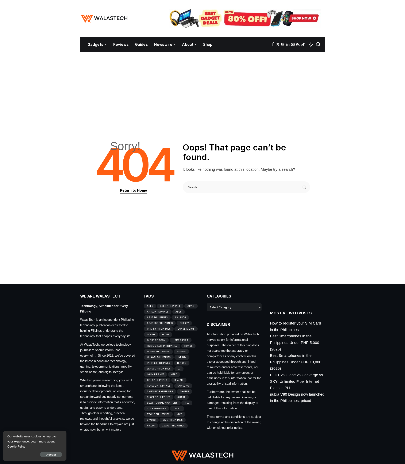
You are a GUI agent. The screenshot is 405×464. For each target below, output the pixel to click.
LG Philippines (155, 374)
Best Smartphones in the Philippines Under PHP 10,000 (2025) (295, 362)
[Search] (318, 44)
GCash (151, 334)
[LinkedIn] (288, 44)
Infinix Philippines (158, 363)
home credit (181, 340)
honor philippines (158, 351)
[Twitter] (278, 44)
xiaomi (151, 425)
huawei (181, 351)
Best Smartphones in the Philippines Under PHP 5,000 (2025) (294, 342)
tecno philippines (158, 414)
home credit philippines (162, 346)
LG (179, 368)
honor (188, 346)
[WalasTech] (104, 18)
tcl (187, 403)
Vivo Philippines (172, 420)
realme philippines (158, 385)
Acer (150, 306)
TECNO (177, 408)
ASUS (179, 311)
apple (191, 306)
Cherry (184, 323)
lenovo (181, 363)
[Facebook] (273, 44)
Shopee (184, 391)
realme (178, 380)
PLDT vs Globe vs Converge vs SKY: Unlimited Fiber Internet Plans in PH (296, 381)
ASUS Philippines (157, 317)
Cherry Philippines (158, 328)
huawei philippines (158, 357)
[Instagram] (283, 44)
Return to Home (133, 190)
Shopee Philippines (158, 397)
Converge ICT (186, 328)
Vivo (179, 414)
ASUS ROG (180, 317)
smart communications (162, 403)
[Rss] (298, 44)
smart (181, 397)
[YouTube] (293, 44)
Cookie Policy (16, 446)
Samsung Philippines (160, 391)
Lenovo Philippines (158, 368)
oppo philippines (157, 380)
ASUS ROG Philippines (160, 323)
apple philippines (157, 311)
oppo (174, 374)
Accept (51, 454)
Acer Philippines (170, 306)
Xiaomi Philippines (173, 425)
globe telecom (156, 340)
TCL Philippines (156, 408)
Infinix (182, 357)
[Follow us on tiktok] (303, 44)
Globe (165, 334)
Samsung (183, 385)
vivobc (151, 420)
